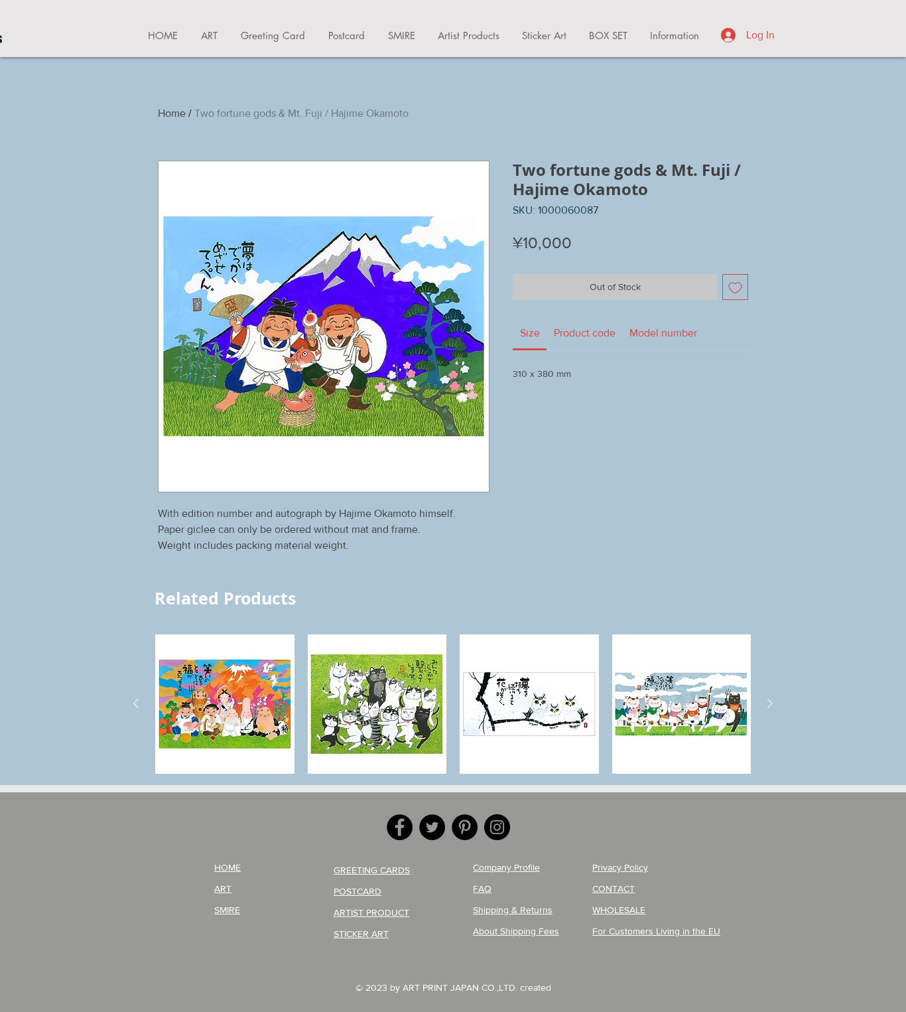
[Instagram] (497, 827)
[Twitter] (432, 827)
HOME (227, 867)
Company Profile (506, 867)
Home (172, 113)
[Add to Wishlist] (735, 287)
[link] (530, 332)
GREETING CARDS (372, 870)
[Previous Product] (136, 703)
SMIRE (227, 909)
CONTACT (613, 888)
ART (222, 888)
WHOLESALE (618, 909)
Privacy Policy (620, 867)
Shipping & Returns (512, 909)
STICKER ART (361, 933)
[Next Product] (770, 703)
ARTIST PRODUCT (371, 912)
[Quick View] (224, 704)
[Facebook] (400, 827)
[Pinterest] (465, 827)
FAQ (482, 888)
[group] (453, 704)
